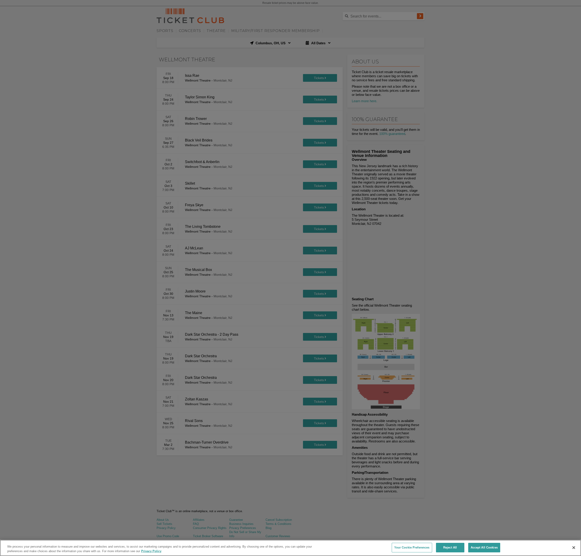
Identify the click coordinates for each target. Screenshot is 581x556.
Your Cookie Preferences (412, 547)
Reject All (450, 547)
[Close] (574, 548)
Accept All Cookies (484, 547)
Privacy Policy (151, 551)
